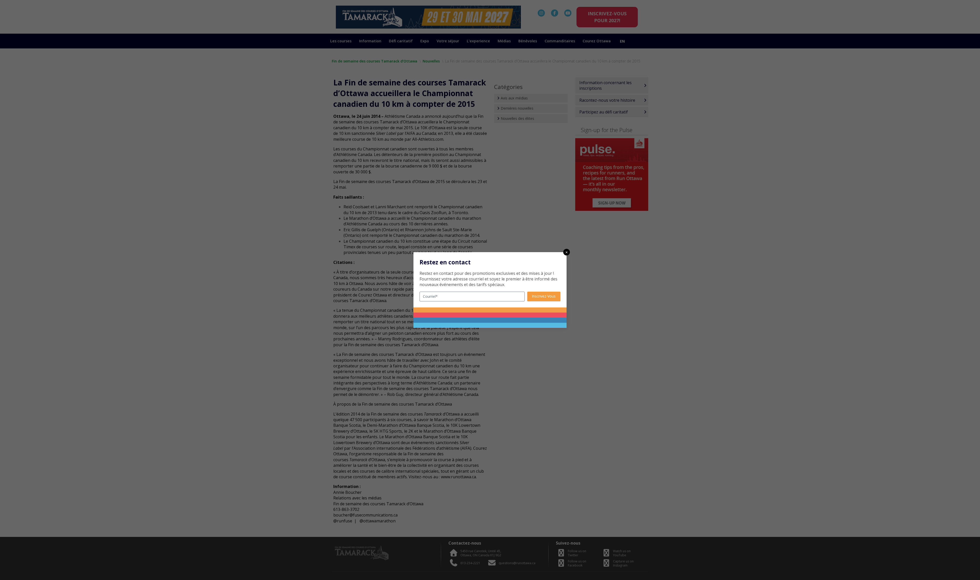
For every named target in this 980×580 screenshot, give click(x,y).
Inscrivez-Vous (544, 296)
